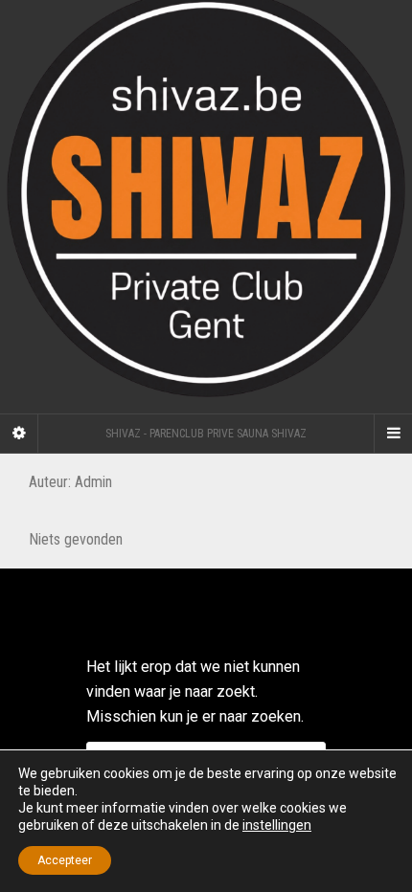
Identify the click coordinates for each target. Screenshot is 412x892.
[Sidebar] (19, 433)
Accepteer (64, 860)
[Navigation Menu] (393, 433)
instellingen (276, 825)
